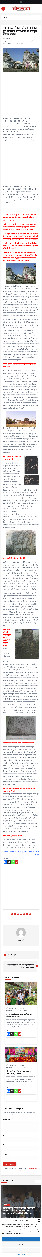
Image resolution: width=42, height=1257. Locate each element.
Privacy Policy (21, 1254)
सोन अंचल (12, 41)
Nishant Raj (12, 1008)
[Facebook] (5, 862)
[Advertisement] (21, 96)
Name (5, 1136)
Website (6, 1154)
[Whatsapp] (13, 862)
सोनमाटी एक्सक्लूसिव (21, 41)
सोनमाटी (8, 38)
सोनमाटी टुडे (30, 41)
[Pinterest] (16, 862)
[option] (21, 1202)
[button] (39, 1220)
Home (5, 17)
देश (8, 41)
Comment (7, 1119)
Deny (21, 1244)
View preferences (21, 1250)
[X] (9, 862)
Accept (21, 1239)
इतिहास (5, 41)
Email (5, 1145)
